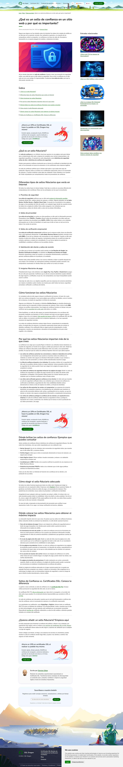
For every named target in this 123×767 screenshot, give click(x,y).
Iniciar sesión (98, 3)
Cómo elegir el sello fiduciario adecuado (31, 108)
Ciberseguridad (30, 13)
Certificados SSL (34, 3)
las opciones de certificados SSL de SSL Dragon (57, 625)
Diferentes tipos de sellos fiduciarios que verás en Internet (37, 95)
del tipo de (30, 610)
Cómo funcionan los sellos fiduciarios (30, 98)
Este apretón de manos (44, 316)
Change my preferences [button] (78, 762)
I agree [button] (67, 762)
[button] (72, 3)
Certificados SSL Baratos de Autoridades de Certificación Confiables (49, 752)
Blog (23, 13)
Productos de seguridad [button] (47, 3)
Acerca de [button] (65, 3)
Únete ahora (56, 699)
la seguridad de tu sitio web (35, 309)
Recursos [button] (58, 3)
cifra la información (37, 592)
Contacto (43, 759)
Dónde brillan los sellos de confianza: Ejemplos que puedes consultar (40, 105)
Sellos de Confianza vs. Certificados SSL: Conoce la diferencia (38, 115)
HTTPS (21, 596)
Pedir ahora (26, 659)
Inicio (20, 13)
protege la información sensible (58, 198)
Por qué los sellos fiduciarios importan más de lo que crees (37, 101)
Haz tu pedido (27, 142)
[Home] (23, 3)
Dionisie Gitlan (43, 29)
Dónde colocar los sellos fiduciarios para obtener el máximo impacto (40, 111)
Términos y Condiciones (48, 765)
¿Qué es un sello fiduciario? (28, 91)
